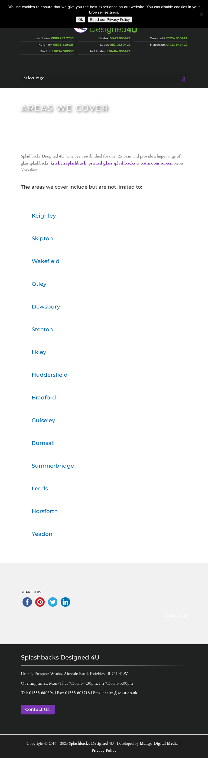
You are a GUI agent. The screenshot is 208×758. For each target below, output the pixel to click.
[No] (201, 14)
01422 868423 (120, 38)
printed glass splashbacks (112, 163)
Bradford (44, 397)
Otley (39, 284)
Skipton (42, 238)
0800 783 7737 (62, 38)
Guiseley (43, 420)
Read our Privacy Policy (110, 19)
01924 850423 (176, 38)
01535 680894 (41, 692)
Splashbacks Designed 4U (91, 743)
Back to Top (176, 615)
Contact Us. (38, 709)
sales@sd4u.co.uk (121, 692)
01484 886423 (119, 51)
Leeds (40, 488)
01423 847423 (176, 45)
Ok (80, 19)
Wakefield (46, 261)
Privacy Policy (104, 750)
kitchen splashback (68, 163)
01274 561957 (64, 51)
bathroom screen (157, 163)
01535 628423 (63, 45)
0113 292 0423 (120, 45)
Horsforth (45, 511)
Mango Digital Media (159, 743)
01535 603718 (77, 692)
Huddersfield (50, 375)
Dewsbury (46, 306)
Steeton (42, 329)
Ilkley (39, 352)
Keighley (44, 215)
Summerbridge (53, 465)
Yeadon (42, 534)
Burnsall (43, 443)
